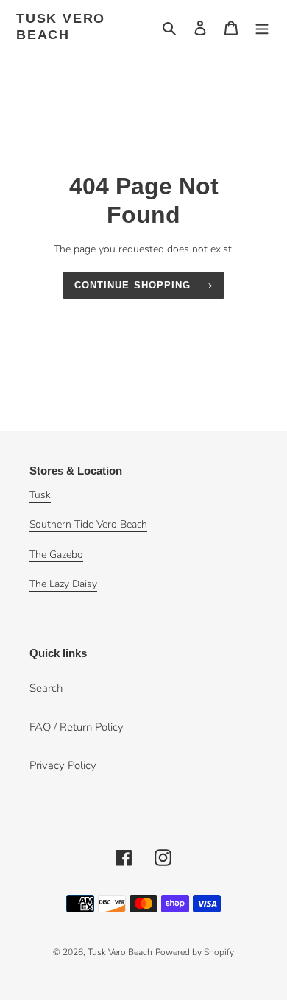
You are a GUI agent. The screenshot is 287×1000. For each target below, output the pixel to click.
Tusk (40, 495)
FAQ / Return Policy (76, 727)
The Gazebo (56, 554)
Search (46, 688)
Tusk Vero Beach (60, 26)
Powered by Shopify (194, 952)
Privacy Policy (62, 765)
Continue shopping (132, 285)
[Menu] (262, 27)
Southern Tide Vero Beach (88, 524)
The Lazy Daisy (63, 584)
